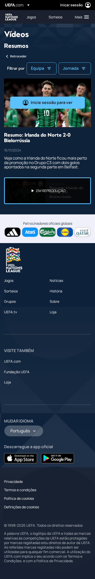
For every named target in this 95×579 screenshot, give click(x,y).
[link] (31, 17)
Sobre (54, 301)
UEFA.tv (10, 312)
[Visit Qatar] (82, 232)
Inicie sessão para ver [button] (51, 102)
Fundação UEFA (16, 371)
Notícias (56, 280)
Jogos (8, 280)
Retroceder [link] (18, 56)
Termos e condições (20, 489)
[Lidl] (65, 232)
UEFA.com (12, 361)
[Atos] (30, 232)
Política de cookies (19, 498)
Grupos (10, 301)
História (56, 291)
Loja (53, 312)
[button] (80, 17)
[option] (47, 190)
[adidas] (12, 232)
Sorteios (11, 291)
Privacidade (13, 481)
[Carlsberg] (47, 232)
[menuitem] (33, 17)
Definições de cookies (21, 507)
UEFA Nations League (11, 17)
